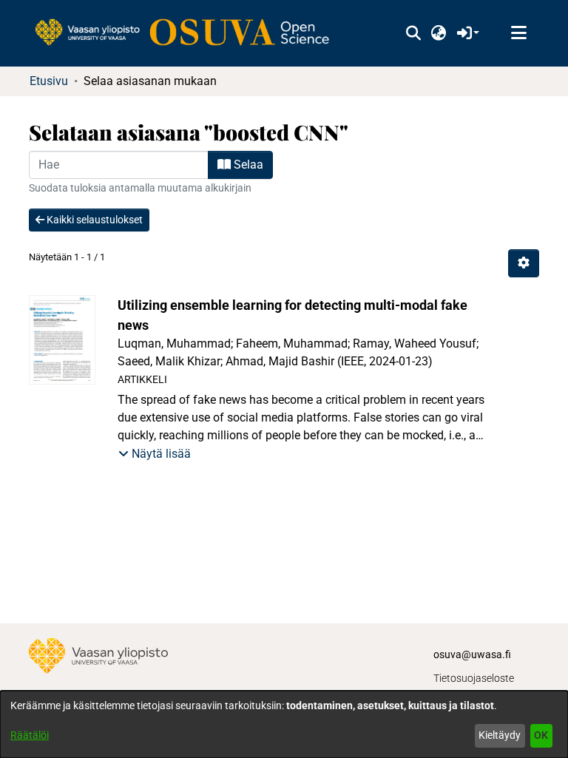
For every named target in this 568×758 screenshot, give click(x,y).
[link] (189, 33)
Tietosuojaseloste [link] (473, 678)
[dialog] (284, 724)
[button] (413, 33)
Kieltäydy (500, 735)
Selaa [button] (247, 165)
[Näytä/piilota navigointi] (518, 33)
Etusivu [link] (49, 81)
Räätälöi (29, 735)
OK (541, 735)
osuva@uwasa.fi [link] (472, 654)
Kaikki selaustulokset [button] (93, 220)
